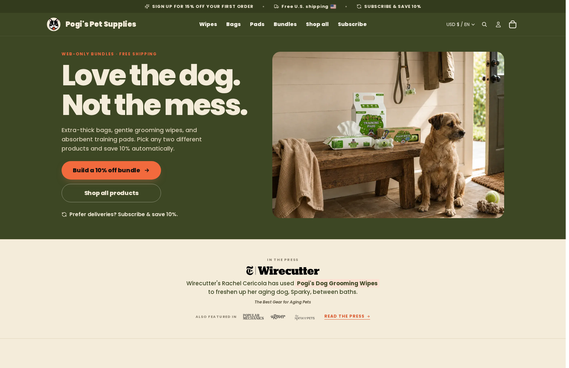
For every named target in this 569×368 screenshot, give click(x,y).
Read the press (344, 316)
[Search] (484, 24)
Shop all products (111, 193)
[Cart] (512, 24)
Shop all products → (480, 364)
